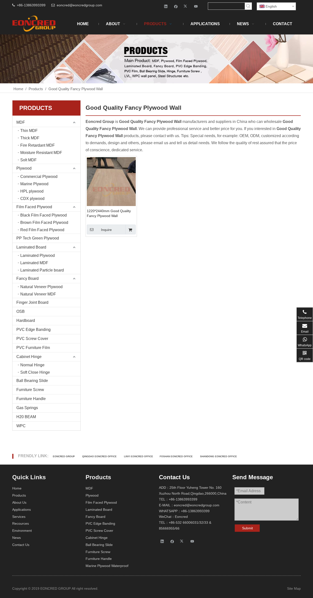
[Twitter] (186, 6)
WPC (21, 426)
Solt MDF (28, 160)
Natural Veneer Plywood (41, 287)
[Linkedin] (166, 6)
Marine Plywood (34, 184)
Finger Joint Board (32, 302)
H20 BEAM (26, 417)
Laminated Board (31, 247)
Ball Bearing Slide (32, 381)
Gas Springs (27, 408)
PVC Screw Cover (32, 339)
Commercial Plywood (38, 176)
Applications (21, 509)
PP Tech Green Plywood (37, 238)
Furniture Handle (31, 399)
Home (17, 488)
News (16, 538)
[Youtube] (196, 6)
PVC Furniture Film (33, 348)
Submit (247, 528)
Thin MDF (29, 131)
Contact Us (20, 545)
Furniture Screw (30, 390)
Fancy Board (27, 278)
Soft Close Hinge (35, 372)
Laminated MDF (34, 263)
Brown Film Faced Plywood (44, 222)
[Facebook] (176, 6)
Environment (22, 531)
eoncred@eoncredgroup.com (79, 5)
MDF (20, 122)
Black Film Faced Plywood (43, 215)
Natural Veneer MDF (38, 294)
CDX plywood (32, 198)
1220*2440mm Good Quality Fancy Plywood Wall (109, 213)
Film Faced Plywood (34, 207)
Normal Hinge (32, 365)
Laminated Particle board (42, 270)
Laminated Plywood (37, 255)
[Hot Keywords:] (248, 6)
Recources (20, 523)
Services (18, 517)
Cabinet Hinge (29, 357)
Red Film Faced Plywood (42, 230)
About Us (19, 502)
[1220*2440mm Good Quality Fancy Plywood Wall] (111, 189)
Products (19, 495)
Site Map (294, 588)
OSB (20, 311)
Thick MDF (29, 138)
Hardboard (25, 320)
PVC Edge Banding (33, 329)
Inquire (106, 230)
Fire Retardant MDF (37, 145)
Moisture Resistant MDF (41, 153)
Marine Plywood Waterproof (107, 566)
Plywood (24, 168)
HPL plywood (32, 191)
